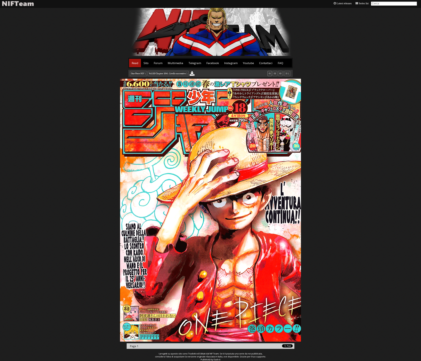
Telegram (194, 63)
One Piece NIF (137, 73)
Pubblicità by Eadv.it (210, 359)
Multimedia (175, 63)
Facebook (212, 63)
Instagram (231, 63)
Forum (158, 63)
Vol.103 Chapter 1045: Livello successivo (167, 73)
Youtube (248, 63)
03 (280, 73)
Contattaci (265, 63)
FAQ (280, 63)
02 (275, 73)
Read (135, 63)
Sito (146, 63)
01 (270, 73)
